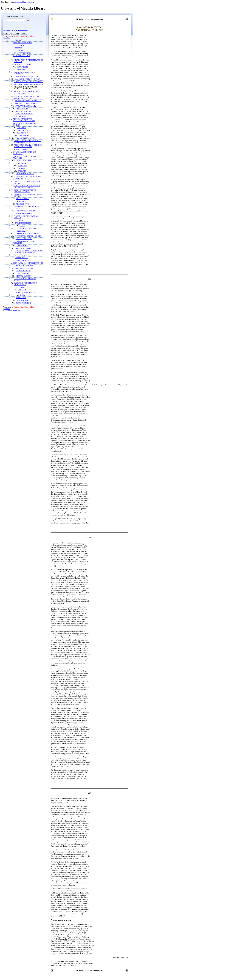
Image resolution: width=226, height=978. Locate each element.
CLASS (22, 226)
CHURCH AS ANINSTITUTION (25, 213)
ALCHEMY (21, 70)
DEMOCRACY (21, 298)
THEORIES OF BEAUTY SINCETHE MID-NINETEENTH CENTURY (28, 146)
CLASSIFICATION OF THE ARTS (26, 233)
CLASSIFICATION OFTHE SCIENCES (28, 236)
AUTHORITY (21, 128)
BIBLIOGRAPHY (22, 231)
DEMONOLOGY (22, 300)
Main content (17, 2)
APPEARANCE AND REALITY (25, 106)
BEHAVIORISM (21, 149)
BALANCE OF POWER (23, 135)
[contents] (21, 50)
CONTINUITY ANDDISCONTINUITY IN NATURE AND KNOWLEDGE (29, 252)
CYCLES (22, 287)
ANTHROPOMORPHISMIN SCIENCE (28, 101)
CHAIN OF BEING (22, 199)
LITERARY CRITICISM (24, 276)
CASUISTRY (22, 166)
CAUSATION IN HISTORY (25, 174)
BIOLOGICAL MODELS (22, 161)
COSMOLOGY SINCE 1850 (23, 266)
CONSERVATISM (22, 246)
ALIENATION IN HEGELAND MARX (26, 76)
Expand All (16, 311)
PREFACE (18, 48)
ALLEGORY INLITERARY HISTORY (27, 79)
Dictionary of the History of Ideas (15, 30)
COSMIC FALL (22, 255)
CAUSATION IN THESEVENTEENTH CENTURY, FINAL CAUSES (27, 186)
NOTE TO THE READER (21, 56)
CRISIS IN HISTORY (23, 273)
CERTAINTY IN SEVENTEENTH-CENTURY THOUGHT (25, 191)
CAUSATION (22, 171)
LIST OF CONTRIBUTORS (22, 53)
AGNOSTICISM (22, 67)
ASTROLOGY (21, 116)
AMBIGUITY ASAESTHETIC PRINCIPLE (28, 82)
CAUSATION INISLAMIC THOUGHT (28, 176)
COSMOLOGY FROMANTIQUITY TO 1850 (28, 263)
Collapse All (8, 311)
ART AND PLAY (22, 109)
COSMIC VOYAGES (22, 260)
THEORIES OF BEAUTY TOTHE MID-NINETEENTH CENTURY (27, 141)
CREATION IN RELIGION (24, 268)
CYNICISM (22, 290)
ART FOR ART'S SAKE (23, 111)
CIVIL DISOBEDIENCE (23, 223)
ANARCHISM (21, 94)
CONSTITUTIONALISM (23, 248)
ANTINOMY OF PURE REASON (26, 103)
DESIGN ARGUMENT (23, 303)
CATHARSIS (22, 168)
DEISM (22, 295)
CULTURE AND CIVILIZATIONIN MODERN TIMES (25, 284)
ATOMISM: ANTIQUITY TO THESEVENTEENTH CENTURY (24, 120)
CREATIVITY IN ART (23, 271)
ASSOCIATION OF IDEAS (24, 114)
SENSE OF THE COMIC (24, 239)
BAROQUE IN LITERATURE (25, 138)
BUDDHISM (22, 163)
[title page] (18, 40)
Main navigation (28, 2)
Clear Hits (7, 38)
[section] (21, 45)
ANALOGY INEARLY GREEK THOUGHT (28, 84)
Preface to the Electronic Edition (22, 43)
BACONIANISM (22, 133)
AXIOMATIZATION (23, 130)
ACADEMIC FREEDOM (23, 64)
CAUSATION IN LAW (22, 179)
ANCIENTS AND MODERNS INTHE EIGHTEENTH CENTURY (26, 97)
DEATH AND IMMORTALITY (25, 292)
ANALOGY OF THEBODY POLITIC (26, 91)
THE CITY (21, 220)
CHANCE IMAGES (22, 204)
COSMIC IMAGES (21, 258)
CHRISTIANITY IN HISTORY (25, 211)
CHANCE (22, 201)
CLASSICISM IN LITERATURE (25, 228)
